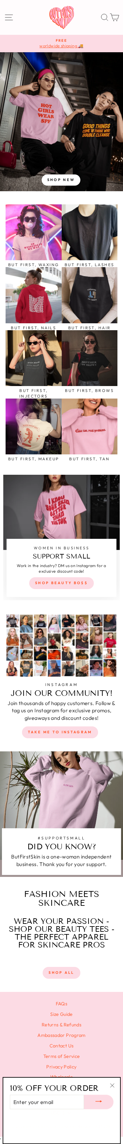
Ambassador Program (61, 1035)
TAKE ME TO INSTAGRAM (60, 732)
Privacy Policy (61, 1067)
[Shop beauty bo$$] (61, 537)
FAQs (61, 1004)
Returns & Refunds (61, 1025)
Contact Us (62, 1046)
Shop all (61, 972)
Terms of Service (61, 1056)
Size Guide (61, 1014)
